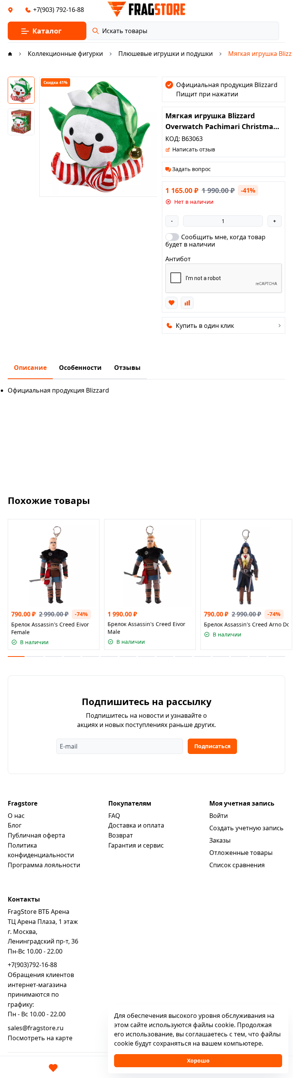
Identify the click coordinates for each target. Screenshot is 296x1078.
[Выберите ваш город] (10, 10)
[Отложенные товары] (53, 1068)
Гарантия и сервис (136, 845)
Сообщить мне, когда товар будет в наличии (215, 240)
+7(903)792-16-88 (32, 964)
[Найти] (95, 31)
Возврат (120, 835)
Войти (218, 815)
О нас (16, 815)
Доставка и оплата (136, 825)
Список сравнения (237, 865)
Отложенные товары (240, 852)
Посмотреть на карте (40, 1038)
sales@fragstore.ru (36, 1028)
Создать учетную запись (246, 828)
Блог (15, 825)
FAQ (114, 815)
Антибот (178, 259)
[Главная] (10, 53)
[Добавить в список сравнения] (187, 303)
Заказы (219, 840)
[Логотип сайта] (146, 9)
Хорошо (198, 1060)
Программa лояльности (44, 865)
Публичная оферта (36, 835)
